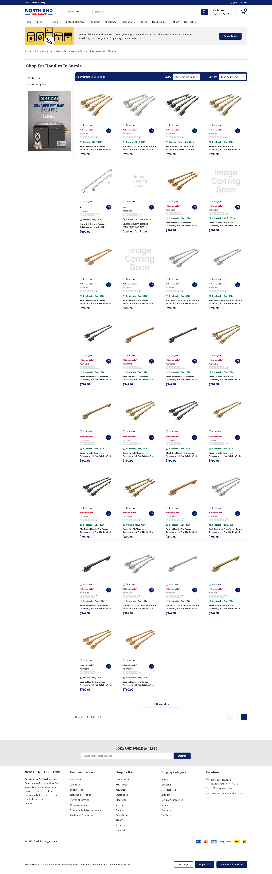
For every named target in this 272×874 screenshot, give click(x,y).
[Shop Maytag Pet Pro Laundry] (49, 121)
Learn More (230, 36)
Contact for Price (135, 231)
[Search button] (204, 12)
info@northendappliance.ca (226, 793)
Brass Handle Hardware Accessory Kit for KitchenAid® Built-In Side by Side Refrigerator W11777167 (225, 454)
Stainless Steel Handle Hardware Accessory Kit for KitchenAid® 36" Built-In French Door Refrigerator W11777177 (225, 531)
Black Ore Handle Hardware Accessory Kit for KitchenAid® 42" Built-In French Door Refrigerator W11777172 (182, 454)
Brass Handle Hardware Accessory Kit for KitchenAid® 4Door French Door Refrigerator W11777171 (225, 148)
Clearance (166, 810)
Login (215, 13)
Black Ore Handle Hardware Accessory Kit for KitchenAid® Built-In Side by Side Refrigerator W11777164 (96, 378)
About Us (75, 784)
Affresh (119, 825)
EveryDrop (121, 815)
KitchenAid (122, 779)
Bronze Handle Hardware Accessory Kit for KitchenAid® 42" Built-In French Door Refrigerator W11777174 (139, 683)
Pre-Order (166, 815)
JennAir (120, 789)
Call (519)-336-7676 (221, 788)
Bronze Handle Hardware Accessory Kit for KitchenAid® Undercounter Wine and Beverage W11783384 (139, 378)
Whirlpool (121, 784)
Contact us (76, 779)
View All (120, 830)
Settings (183, 864)
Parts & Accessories (172, 799)
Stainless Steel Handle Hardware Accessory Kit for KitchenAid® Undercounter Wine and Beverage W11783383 (182, 607)
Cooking (165, 779)
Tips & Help (158, 22)
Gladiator (120, 799)
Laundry (165, 794)
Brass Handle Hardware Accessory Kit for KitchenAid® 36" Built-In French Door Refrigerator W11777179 (225, 378)
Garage (165, 804)
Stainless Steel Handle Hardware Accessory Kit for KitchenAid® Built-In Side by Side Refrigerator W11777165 (225, 302)
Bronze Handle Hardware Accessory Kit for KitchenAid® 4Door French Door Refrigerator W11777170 (96, 148)
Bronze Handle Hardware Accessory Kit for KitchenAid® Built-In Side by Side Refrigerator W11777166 (96, 302)
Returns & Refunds (80, 794)
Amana (119, 810)
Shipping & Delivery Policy (85, 810)
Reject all (204, 864)
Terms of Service (79, 799)
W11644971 (84, 211)
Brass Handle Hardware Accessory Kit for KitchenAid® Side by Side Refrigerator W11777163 (225, 224)
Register (225, 13)
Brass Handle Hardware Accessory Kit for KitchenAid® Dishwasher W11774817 (225, 607)
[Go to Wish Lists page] (235, 12)
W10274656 (127, 211)
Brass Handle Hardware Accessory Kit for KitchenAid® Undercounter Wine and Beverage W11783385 (96, 454)
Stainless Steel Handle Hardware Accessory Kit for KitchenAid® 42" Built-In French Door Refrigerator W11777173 (182, 302)
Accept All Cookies (232, 864)
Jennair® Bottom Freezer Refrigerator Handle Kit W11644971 (92, 226)
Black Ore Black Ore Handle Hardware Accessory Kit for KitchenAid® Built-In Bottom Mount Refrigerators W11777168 (182, 148)
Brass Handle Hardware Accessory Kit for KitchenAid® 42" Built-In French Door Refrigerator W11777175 (139, 454)
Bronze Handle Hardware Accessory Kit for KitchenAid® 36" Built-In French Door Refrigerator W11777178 (96, 683)
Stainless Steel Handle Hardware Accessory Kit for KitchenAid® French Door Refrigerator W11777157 (139, 607)
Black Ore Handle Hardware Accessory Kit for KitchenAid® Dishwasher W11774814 (96, 607)
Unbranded (121, 794)
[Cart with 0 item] (243, 12)
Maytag (119, 804)
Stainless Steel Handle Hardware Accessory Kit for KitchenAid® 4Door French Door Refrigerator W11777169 (139, 148)
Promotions (76, 789)
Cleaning (166, 784)
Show (168, 77)
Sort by (213, 77)
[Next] (244, 717)
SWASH (119, 820)
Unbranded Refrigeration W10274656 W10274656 (135, 225)
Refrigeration (168, 789)
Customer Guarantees (82, 815)
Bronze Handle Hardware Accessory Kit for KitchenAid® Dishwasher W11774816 (182, 531)
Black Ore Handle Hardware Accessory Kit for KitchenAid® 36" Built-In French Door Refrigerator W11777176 (96, 531)
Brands (54, 22)
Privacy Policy (78, 804)
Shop (39, 22)
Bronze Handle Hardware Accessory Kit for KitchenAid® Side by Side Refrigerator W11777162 (139, 302)
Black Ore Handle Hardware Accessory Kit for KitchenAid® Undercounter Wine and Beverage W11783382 (182, 378)
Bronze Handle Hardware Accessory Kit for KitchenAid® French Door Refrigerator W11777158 (182, 224)
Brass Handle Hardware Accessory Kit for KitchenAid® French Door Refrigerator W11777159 (139, 531)
